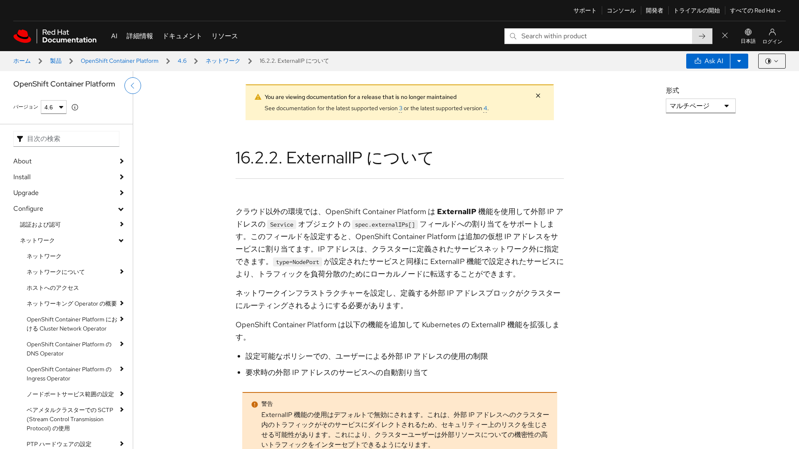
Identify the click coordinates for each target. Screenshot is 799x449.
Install (22, 177)
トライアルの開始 (696, 10)
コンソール (621, 10)
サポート (585, 10)
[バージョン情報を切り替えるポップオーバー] (75, 107)
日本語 (748, 41)
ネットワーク (223, 60)
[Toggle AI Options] (739, 61)
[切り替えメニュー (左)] (132, 85)
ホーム (22, 60)
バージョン (25, 107)
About (22, 161)
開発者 (654, 10)
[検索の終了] (725, 36)
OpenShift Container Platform (120, 60)
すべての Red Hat (752, 10)
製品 (56, 60)
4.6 (182, 60)
